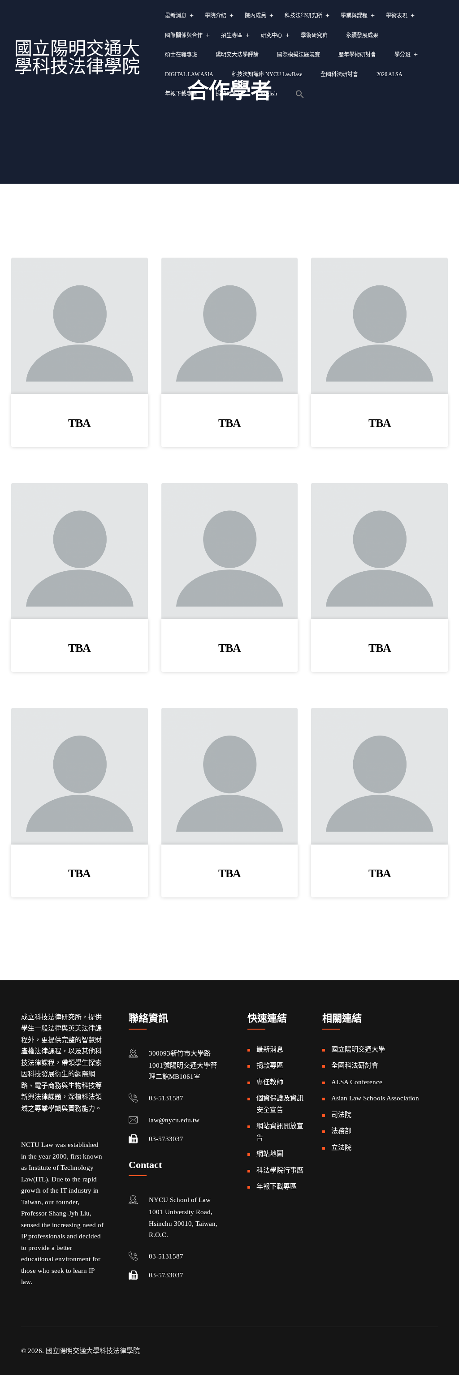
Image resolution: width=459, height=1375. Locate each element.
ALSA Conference (356, 1082)
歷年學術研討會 (357, 55)
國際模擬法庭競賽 (298, 55)
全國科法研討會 (339, 74)
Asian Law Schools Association (375, 1098)
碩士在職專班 (181, 55)
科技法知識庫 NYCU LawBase (267, 74)
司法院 (341, 1114)
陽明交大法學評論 (237, 55)
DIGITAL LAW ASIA (189, 74)
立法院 (341, 1147)
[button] (300, 94)
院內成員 (255, 16)
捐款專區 (269, 1065)
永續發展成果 (362, 35)
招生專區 (231, 35)
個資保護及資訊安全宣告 (279, 1104)
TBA (79, 423)
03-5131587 (166, 1098)
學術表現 (396, 16)
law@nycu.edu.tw (174, 1120)
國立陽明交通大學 (358, 1049)
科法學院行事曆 (279, 1170)
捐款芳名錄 (229, 94)
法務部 (341, 1130)
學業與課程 (354, 16)
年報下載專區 (181, 94)
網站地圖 (269, 1153)
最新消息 (175, 16)
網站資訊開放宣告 (279, 1131)
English (269, 94)
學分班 (402, 55)
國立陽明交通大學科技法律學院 (77, 58)
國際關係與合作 (184, 35)
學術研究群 (314, 35)
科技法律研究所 (303, 16)
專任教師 (269, 1082)
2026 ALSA (390, 74)
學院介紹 (215, 16)
